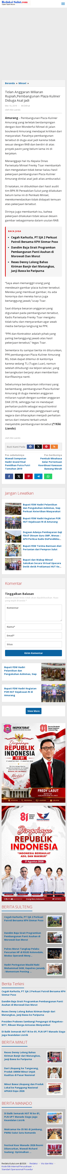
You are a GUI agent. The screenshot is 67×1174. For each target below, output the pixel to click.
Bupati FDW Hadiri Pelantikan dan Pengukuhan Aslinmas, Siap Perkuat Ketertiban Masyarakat (41, 508)
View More (33, 711)
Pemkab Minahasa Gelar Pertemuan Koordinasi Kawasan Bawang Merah (50, 461)
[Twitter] (38, 447)
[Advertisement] (33, 43)
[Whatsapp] (48, 476)
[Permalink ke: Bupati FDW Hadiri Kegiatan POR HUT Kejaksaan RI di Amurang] (13, 523)
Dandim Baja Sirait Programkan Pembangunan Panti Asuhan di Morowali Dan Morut (33, 252)
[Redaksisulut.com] (16, 2)
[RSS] (54, 447)
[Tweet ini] (19, 476)
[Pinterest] (46, 447)
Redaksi (34, 1163)
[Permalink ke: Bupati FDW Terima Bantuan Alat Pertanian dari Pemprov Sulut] (13, 550)
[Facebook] (30, 447)
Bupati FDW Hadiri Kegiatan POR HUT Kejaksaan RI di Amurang (20, 692)
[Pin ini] (29, 476)
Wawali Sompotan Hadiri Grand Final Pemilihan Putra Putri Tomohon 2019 (17, 461)
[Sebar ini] (9, 476)
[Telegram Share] (38, 476)
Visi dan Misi (47, 1163)
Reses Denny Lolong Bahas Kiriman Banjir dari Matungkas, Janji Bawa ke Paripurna (33, 266)
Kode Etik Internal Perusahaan (17, 1166)
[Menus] (63, 4)
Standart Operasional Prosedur (17, 1169)
